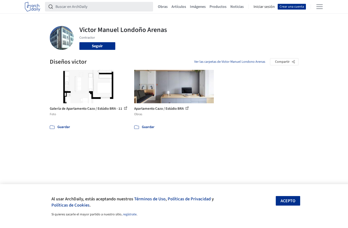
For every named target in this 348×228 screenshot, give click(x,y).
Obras (163, 6)
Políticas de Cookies (70, 205)
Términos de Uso (150, 199)
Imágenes (198, 6)
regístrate (130, 214)
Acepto (288, 201)
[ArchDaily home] (32, 6)
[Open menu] (319, 6)
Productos (218, 6)
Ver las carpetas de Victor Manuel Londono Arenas (229, 61)
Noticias (237, 6)
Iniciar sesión (264, 6)
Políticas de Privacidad (189, 199)
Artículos (178, 6)
